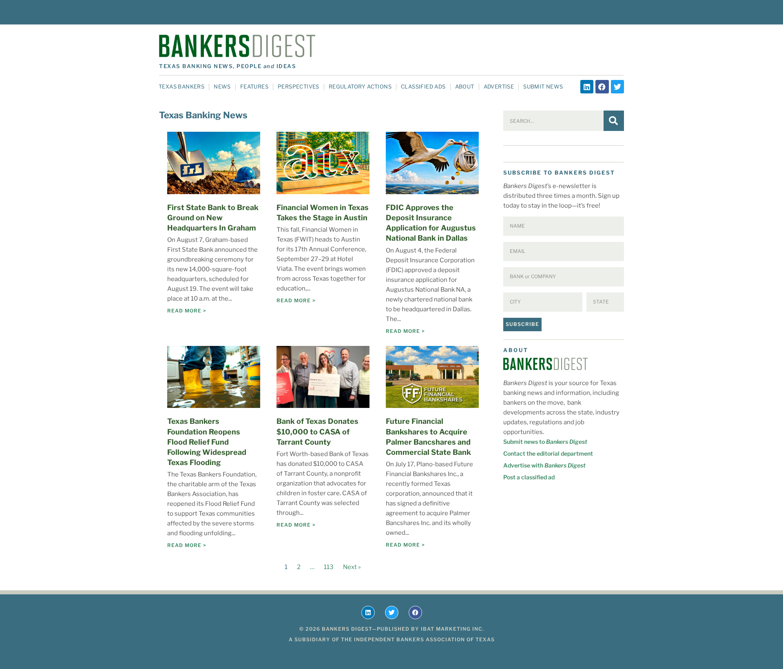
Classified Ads (423, 86)
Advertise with (544, 465)
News (222, 86)
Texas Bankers (181, 86)
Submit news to (545, 441)
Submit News (543, 86)
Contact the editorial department (548, 453)
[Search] (614, 121)
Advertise (499, 86)
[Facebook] (601, 86)
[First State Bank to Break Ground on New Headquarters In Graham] (213, 163)
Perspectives (298, 86)
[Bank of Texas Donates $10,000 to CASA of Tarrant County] (322, 377)
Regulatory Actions (360, 86)
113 (329, 567)
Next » (352, 567)
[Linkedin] (586, 86)
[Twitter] (617, 86)
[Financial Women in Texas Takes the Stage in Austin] (322, 163)
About (464, 86)
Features (254, 86)
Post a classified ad (529, 477)
